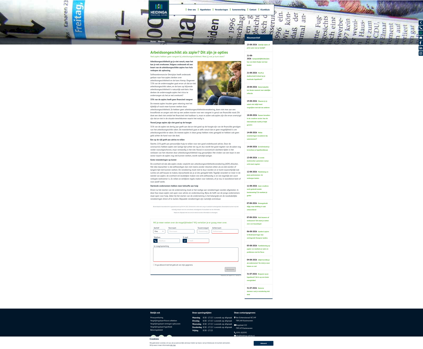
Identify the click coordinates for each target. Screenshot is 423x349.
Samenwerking (238, 9)
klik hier (173, 345)
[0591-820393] (421, 28)
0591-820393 (241, 332)
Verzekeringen (221, 9)
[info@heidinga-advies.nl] (421, 38)
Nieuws (161, 41)
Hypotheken (205, 9)
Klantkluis (265, 9)
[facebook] (421, 42)
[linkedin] (421, 48)
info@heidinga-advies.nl (245, 336)
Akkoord (263, 343)
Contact (253, 9)
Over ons (192, 9)
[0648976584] (421, 32)
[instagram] (421, 53)
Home (153, 41)
